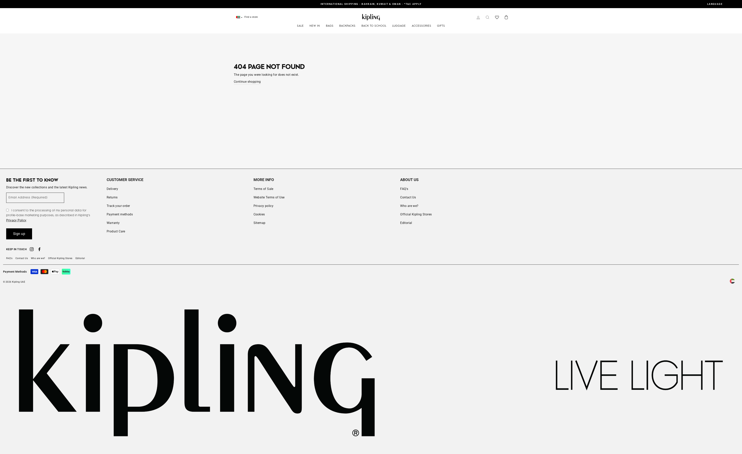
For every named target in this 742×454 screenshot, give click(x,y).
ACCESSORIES (421, 26)
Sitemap (259, 223)
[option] (371, 4)
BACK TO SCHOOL (374, 26)
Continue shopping (247, 81)
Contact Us (408, 197)
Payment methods (120, 214)
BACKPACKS (347, 26)
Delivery (112, 189)
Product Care (116, 231)
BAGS (330, 26)
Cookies (259, 214)
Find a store (251, 17)
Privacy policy (264, 206)
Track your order (118, 206)
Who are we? (409, 206)
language (715, 4)
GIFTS (441, 26)
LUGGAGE (399, 26)
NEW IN (315, 26)
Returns (112, 197)
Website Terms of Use (269, 197)
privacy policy (16, 220)
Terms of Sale (263, 189)
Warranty (113, 223)
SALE (300, 26)
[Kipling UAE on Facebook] (39, 249)
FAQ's (404, 189)
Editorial (406, 223)
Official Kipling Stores (416, 214)
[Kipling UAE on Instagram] (32, 249)
